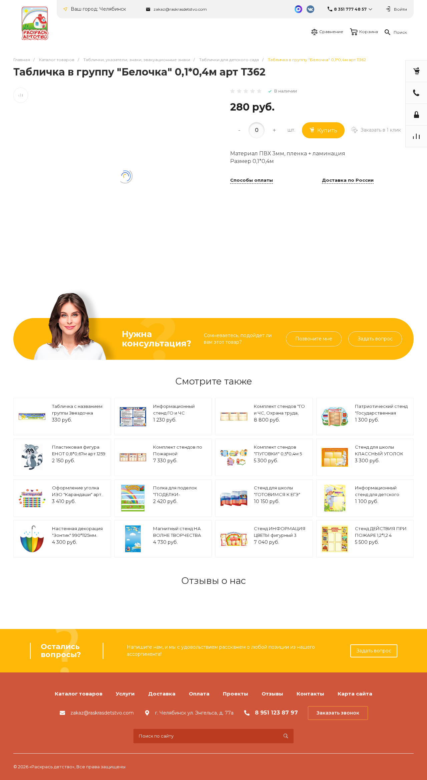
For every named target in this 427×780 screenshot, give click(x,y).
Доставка (161, 693)
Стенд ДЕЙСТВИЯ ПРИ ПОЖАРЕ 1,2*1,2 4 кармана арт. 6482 (381, 535)
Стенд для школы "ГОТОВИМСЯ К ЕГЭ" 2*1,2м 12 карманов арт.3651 (277, 497)
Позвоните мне (313, 339)
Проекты (235, 693)
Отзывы (272, 693)
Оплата (199, 693)
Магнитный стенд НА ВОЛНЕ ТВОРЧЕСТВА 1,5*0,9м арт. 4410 (177, 535)
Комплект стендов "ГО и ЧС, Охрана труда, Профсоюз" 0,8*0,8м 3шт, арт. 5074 (279, 416)
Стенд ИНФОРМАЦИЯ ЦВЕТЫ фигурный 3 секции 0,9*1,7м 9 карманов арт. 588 (280, 538)
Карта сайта (355, 693)
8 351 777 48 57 (350, 9)
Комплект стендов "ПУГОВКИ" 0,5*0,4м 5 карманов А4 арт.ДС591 (280, 453)
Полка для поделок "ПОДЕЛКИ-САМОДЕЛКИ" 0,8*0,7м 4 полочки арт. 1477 (179, 497)
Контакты (310, 693)
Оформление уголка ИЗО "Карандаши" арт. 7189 (77, 494)
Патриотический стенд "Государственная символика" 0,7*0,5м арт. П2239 (381, 416)
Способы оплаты (251, 180)
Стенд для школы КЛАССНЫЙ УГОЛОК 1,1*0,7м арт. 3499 (379, 453)
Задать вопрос (375, 339)
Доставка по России (348, 180)
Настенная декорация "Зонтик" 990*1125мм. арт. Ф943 (77, 535)
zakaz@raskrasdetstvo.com (180, 9)
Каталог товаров (78, 693)
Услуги (125, 693)
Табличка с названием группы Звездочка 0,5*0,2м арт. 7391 (77, 413)
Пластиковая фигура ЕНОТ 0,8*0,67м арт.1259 (78, 450)
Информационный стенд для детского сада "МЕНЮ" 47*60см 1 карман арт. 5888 (381, 497)
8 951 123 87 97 (276, 713)
